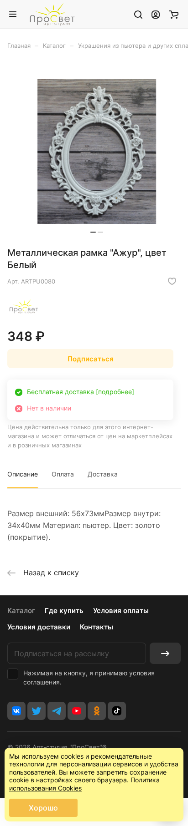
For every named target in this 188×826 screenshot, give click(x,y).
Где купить (64, 610)
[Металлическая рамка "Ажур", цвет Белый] (96, 151)
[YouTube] (77, 711)
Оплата (63, 474)
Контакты (96, 627)
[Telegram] (56, 711)
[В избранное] (172, 281)
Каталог (21, 610)
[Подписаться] (165, 653)
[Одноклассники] (97, 711)
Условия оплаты (121, 610)
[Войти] (155, 14)
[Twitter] (36, 711)
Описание (22, 474)
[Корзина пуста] (173, 14)
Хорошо (43, 807)
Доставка (103, 474)
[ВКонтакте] (16, 711)
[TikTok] (117, 711)
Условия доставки (38, 627)
